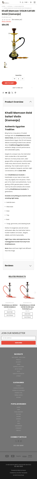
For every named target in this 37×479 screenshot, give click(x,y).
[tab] (18, 102)
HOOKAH (18, 386)
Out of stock (9, 315)
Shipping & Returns (18, 366)
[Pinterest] (15, 93)
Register (21, 373)
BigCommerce (22, 470)
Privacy (18, 359)
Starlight (18, 428)
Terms (18, 364)
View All (18, 430)
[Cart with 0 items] (31, 2)
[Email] (6, 93)
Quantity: (18, 75)
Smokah (18, 419)
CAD (25, 2)
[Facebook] (3, 93)
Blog (18, 371)
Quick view (10, 312)
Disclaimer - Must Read (18, 357)
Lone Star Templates (21, 472)
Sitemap (18, 376)
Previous (2, 292)
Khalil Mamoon (18, 412)
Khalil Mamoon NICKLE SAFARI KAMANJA (9, 306)
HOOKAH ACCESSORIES (18, 390)
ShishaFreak (18, 426)
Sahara (18, 416)
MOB (18, 409)
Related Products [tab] (17, 276)
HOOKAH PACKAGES (18, 388)
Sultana (18, 414)
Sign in (15, 373)
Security (18, 362)
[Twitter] (12, 93)
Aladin (18, 407)
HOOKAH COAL (18, 392)
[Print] (9, 93)
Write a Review (6, 21)
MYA (18, 421)
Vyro (18, 423)
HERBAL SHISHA (19, 395)
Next (35, 292)
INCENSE (18, 397)
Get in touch (18, 369)
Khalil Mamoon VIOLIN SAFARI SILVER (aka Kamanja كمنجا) (27, 307)
